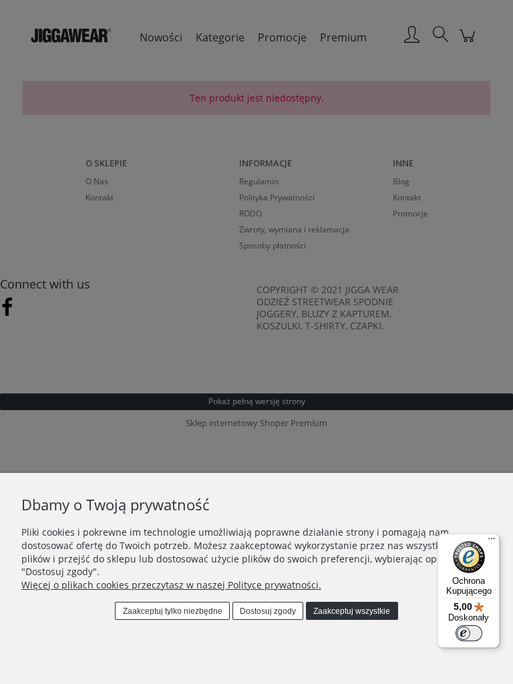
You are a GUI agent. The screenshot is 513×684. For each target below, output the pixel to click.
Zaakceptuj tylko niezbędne (172, 611)
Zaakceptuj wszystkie (351, 611)
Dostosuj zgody (268, 611)
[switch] (469, 633)
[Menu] (492, 542)
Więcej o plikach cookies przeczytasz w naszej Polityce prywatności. (171, 584)
